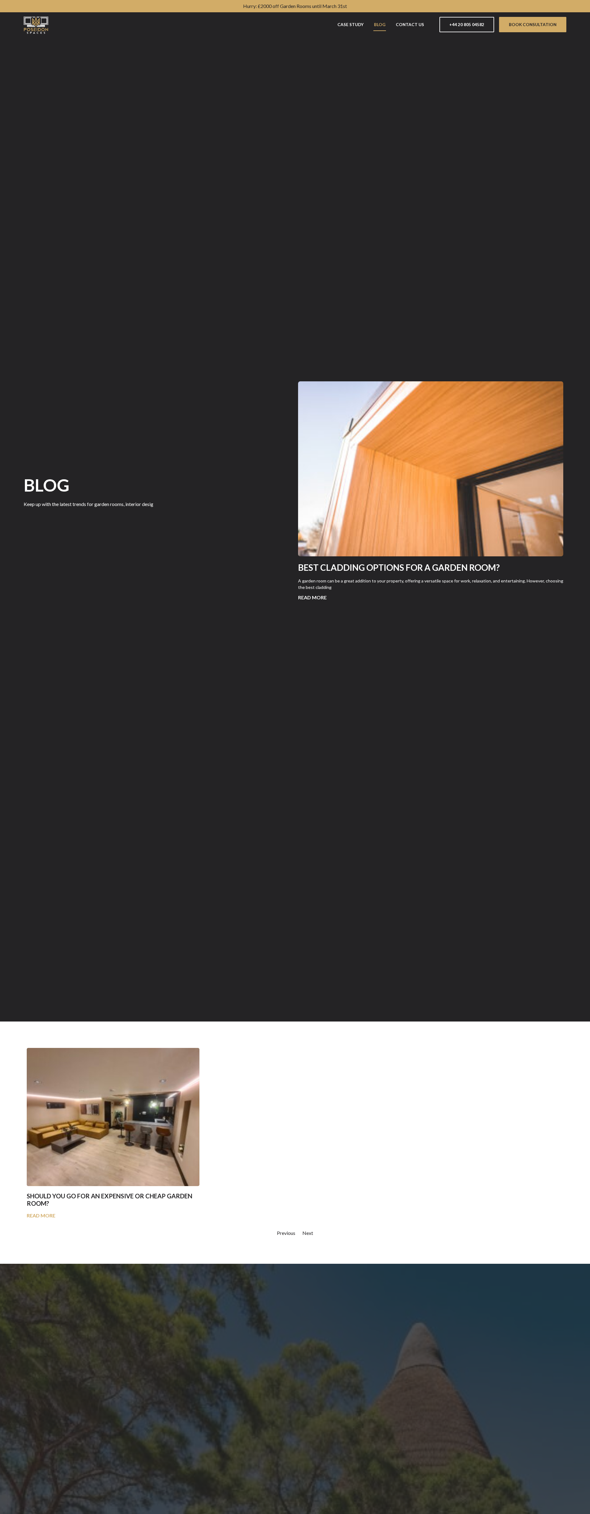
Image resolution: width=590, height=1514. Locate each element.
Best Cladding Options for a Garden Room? (399, 567)
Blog (379, 24)
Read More (312, 597)
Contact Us (410, 24)
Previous (286, 1233)
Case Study (350, 24)
